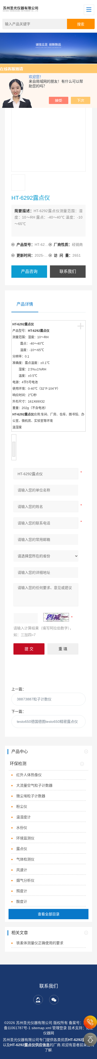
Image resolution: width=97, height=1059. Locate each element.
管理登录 (59, 1028)
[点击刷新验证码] (56, 617)
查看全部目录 (48, 914)
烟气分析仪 (25, 880)
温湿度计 (23, 817)
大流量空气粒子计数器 (34, 785)
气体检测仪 (25, 859)
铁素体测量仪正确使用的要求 (39, 943)
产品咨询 (29, 271)
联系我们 (67, 271)
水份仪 (21, 828)
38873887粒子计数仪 (34, 699)
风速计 (21, 870)
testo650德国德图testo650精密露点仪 (47, 721)
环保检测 (18, 763)
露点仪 (21, 849)
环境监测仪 (25, 838)
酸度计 (21, 901)
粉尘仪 (21, 806)
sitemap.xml (41, 1028)
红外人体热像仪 (29, 775)
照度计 (21, 891)
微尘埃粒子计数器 (30, 796)
